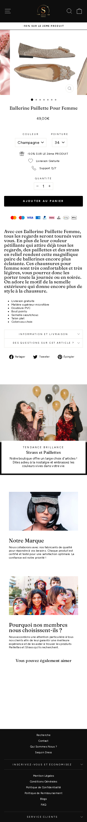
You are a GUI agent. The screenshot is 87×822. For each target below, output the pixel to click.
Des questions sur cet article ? (43, 342)
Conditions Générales (43, 781)
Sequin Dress (43, 752)
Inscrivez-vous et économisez (42, 764)
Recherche (43, 735)
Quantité (43, 178)
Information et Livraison (43, 334)
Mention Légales (43, 775)
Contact (43, 740)
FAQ (43, 804)
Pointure (59, 134)
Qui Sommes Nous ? (43, 746)
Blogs (43, 799)
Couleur (31, 134)
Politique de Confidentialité (43, 787)
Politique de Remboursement (43, 793)
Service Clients (42, 816)
